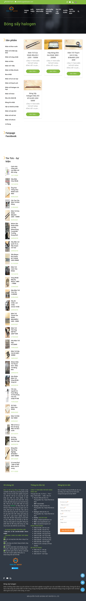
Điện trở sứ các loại (11, 79)
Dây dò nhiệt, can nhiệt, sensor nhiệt (15, 304)
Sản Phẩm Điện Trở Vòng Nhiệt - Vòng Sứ (15, 379)
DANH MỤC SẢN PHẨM (40, 10)
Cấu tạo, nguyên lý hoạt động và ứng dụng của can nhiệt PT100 (15, 393)
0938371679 (9, 2)
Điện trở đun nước (11, 46)
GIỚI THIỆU (32, 10)
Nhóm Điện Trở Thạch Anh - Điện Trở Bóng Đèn (15, 365)
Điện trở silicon (10, 120)
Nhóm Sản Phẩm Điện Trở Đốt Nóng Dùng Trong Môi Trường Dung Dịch (15, 229)
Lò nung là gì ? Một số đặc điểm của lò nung (15, 465)
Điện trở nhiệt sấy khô (11, 52)
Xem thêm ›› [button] (32, 71)
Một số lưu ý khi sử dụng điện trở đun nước (15, 427)
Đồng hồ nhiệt (10, 102)
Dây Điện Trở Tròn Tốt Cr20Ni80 (15, 292)
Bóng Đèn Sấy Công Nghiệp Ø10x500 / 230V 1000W (15, 452)
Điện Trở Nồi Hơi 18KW (15, 417)
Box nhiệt (8, 74)
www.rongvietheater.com (43, 521)
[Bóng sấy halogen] (4, 578)
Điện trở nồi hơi (10, 115)
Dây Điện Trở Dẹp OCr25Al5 (15, 342)
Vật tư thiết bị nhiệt (12, 107)
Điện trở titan (9, 94)
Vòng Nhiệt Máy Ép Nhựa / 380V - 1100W (15, 280)
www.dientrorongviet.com (44, 523)
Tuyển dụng (65, 11)
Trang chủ (26, 11)
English (79, 2)
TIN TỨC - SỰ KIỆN (58, 11)
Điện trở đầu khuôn (11, 70)
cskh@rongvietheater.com (24, 2)
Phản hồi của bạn (72, 11)
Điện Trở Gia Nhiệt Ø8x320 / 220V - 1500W (15, 214)
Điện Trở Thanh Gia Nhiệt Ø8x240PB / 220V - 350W (15, 317)
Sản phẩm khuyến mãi (49, 11)
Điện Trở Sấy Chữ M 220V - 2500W (15, 353)
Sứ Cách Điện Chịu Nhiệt (14, 407)
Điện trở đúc (9, 61)
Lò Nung (8, 124)
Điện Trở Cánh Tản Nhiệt (14, 269)
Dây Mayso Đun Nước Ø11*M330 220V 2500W (15, 257)
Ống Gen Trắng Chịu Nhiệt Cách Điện (14, 190)
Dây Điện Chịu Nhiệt (14, 180)
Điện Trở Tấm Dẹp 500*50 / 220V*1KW (14, 331)
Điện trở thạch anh (11, 83)
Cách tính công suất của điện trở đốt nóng (15, 169)
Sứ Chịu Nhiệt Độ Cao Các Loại (15, 439)
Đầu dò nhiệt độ (10, 98)
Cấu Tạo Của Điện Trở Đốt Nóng (15, 202)
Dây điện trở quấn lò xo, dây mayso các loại (15, 245)
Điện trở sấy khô (10, 111)
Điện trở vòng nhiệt (11, 57)
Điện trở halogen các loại (12, 88)
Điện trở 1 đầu (10, 66)
